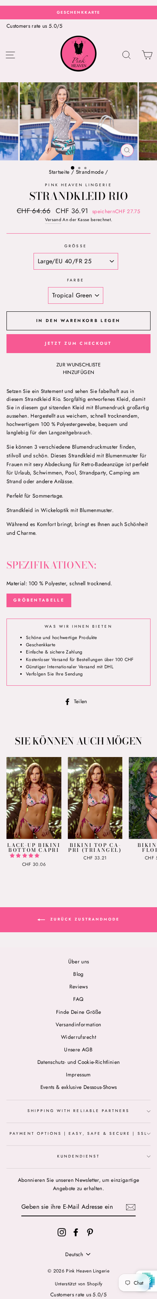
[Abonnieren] (131, 1207)
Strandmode (90, 172)
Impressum (78, 1074)
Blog (78, 974)
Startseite (59, 172)
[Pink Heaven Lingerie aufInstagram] (62, 1232)
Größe (75, 246)
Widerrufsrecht (78, 1037)
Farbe (75, 280)
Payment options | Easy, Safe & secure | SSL (78, 1133)
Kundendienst (78, 1156)
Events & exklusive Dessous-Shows (78, 1087)
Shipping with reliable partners (78, 1111)
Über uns (78, 961)
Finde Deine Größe (78, 1012)
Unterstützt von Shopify (79, 1283)
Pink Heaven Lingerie (78, 185)
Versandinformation (78, 1024)
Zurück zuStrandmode (84, 919)
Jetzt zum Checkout (78, 343)
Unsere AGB (78, 1049)
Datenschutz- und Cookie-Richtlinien (78, 1062)
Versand (53, 220)
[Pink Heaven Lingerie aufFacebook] (76, 1232)
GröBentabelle (38, 600)
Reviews (78, 986)
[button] (25, 855)
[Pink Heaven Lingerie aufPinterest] (90, 1232)
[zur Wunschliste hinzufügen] (12, 763)
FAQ (78, 999)
